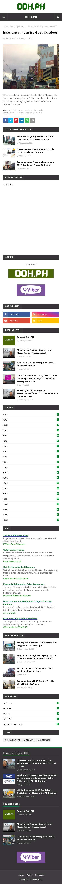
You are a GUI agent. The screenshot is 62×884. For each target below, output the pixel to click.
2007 (31, 509)
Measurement (44, 740)
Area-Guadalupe (25, 110)
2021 (31, 435)
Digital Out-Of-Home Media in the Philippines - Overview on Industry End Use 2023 (36, 763)
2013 (31, 477)
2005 (31, 520)
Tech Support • (11, 38)
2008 (31, 504)
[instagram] (45, 314)
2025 (31, 414)
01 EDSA (12, 110)
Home (5, 26)
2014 (31, 472)
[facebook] (16, 314)
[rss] (45, 320)
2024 (31, 419)
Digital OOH (29, 740)
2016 (31, 462)
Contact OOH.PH (25, 337)
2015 (31, 467)
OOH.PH (31, 17)
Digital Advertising (12, 740)
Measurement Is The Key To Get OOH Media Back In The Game (35, 670)
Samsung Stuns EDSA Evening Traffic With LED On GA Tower (35, 682)
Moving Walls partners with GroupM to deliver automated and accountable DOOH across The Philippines (36, 778)
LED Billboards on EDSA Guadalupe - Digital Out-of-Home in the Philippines (36, 791)
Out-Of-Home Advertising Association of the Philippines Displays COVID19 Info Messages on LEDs (38, 378)
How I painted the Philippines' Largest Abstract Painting (36, 364)
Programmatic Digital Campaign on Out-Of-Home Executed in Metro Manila (37, 657)
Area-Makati (39, 110)
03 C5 (31, 713)
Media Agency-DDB (18, 26)
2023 (31, 425)
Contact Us (39, 875)
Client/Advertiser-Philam (13, 113)
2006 (31, 514)
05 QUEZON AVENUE (31, 724)
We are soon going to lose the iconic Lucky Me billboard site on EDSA (35, 138)
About (29, 875)
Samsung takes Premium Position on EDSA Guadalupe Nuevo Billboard (35, 163)
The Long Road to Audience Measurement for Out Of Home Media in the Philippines (37, 393)
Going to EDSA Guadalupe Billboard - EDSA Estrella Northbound (35, 151)
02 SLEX (31, 708)
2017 (31, 456)
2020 (31, 441)
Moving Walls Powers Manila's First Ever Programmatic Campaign (37, 644)
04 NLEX (31, 719)
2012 (31, 483)
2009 (31, 499)
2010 (31, 493)
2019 (31, 446)
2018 (31, 451)
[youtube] (16, 320)
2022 (31, 430)
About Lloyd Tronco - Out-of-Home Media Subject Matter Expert (35, 351)
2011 (31, 488)
